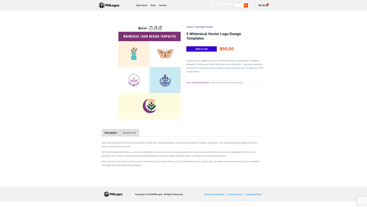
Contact (163, 5)
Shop (153, 5)
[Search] (246, 5)
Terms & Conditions (214, 194)
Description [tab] (111, 132)
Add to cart (201, 48)
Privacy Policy (235, 194)
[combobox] (227, 5)
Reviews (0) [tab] (129, 132)
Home (188, 83)
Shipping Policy (254, 194)
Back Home (141, 5)
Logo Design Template (204, 27)
